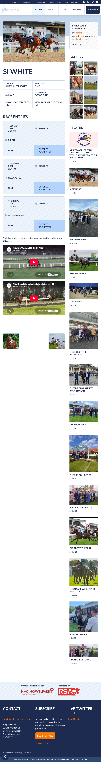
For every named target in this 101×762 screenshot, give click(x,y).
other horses (82, 32)
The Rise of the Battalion (77, 353)
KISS (31, 753)
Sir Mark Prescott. (80, 39)
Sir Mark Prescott (16, 86)
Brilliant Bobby (78, 239)
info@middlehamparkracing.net (17, 719)
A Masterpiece (77, 273)
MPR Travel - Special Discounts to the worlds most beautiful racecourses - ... (83, 154)
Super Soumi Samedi (80, 507)
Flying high (75, 301)
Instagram (88, 2)
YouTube (97, 2)
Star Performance (80, 659)
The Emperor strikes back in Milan (81, 389)
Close (84, 759)
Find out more (73, 759)
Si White (43, 128)
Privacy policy (41, 743)
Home (10, 9)
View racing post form (48, 102)
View (74, 45)
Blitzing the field (79, 634)
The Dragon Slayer (80, 475)
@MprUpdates (74, 719)
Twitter (93, 2)
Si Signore (75, 189)
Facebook (84, 2)
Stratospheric (78, 424)
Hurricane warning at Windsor (82, 590)
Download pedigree (17, 102)
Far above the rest (80, 548)
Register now (45, 736)
